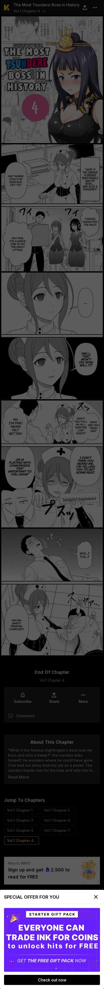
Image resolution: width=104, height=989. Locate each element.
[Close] (96, 897)
